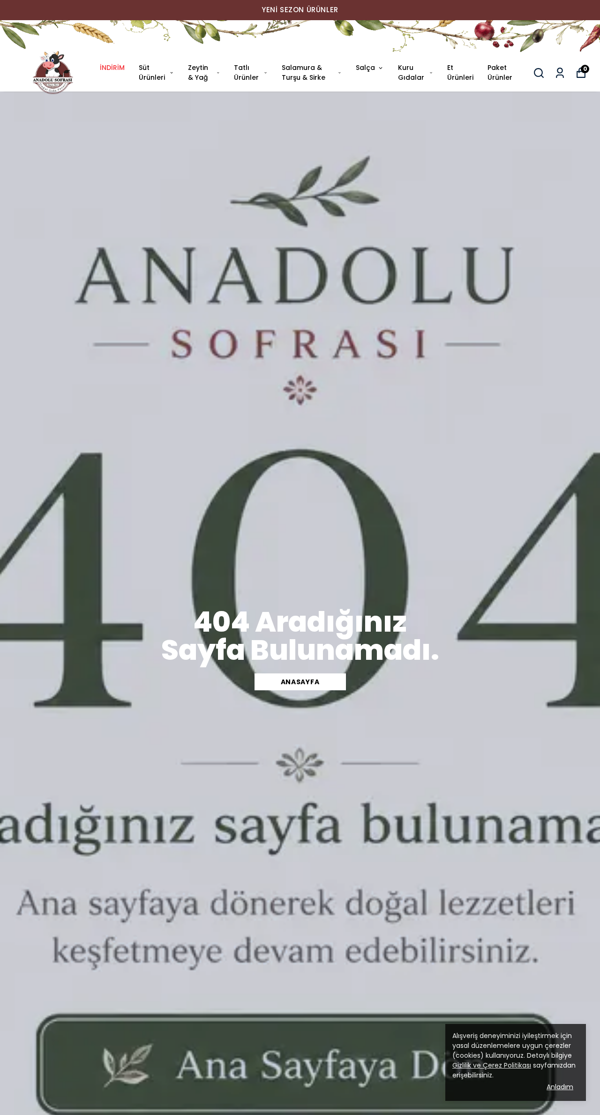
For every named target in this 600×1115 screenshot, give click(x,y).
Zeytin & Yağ (198, 72)
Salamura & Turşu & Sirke (303, 72)
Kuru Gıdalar (411, 72)
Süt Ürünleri (152, 72)
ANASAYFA (300, 682)
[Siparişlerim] (560, 73)
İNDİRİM (112, 67)
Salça (365, 67)
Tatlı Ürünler (246, 72)
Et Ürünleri (460, 72)
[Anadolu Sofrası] (300, 37)
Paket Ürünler (500, 72)
